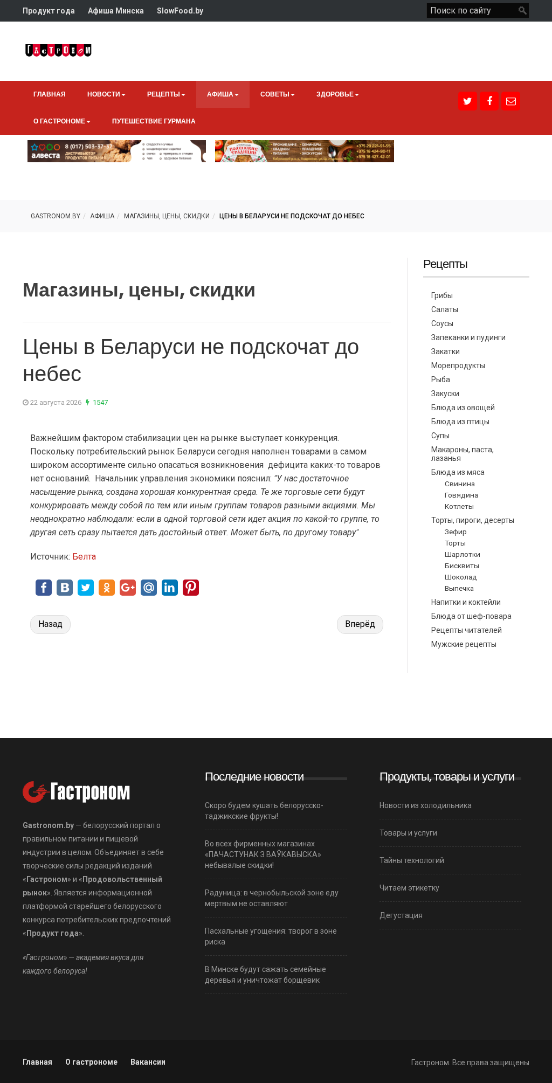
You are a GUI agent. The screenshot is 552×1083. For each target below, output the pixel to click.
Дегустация (401, 915)
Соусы (442, 323)
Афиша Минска (116, 10)
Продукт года (49, 10)
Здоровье (335, 94)
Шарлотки (462, 554)
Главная (49, 94)
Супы (440, 435)
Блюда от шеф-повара (471, 616)
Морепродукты (458, 365)
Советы (274, 94)
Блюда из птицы (460, 421)
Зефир (456, 531)
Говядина (461, 495)
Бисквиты (462, 565)
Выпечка (459, 588)
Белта (84, 556)
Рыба (440, 379)
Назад (50, 624)
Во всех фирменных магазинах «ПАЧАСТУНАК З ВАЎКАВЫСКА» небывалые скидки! (263, 854)
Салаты (444, 309)
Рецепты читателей (466, 630)
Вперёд (360, 624)
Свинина (460, 483)
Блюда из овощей (463, 407)
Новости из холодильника (426, 805)
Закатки (445, 351)
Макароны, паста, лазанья (462, 454)
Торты (455, 543)
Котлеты (459, 506)
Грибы (442, 295)
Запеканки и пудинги (468, 337)
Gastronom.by (55, 216)
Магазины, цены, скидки (167, 216)
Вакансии (147, 1062)
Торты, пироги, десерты (472, 520)
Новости (103, 94)
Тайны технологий (412, 860)
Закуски (445, 393)
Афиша (220, 94)
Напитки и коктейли (466, 602)
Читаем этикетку (409, 888)
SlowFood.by (180, 10)
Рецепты (163, 94)
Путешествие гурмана (154, 121)
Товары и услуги (408, 833)
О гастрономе (59, 121)
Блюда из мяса (458, 472)
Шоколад (461, 576)
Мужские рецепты (463, 644)
